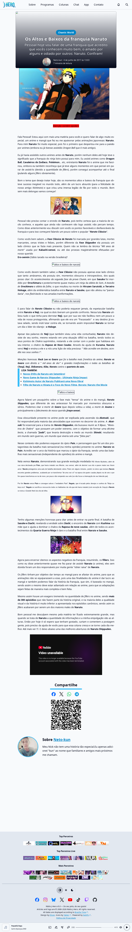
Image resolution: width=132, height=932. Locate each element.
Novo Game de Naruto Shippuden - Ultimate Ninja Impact (55, 377)
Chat (76, 4)
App (86, 4)
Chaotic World (66, 32)
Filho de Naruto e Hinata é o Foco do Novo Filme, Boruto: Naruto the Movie (65, 384)
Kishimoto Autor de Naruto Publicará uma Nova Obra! (53, 381)
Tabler (66, 915)
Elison (52, 915)
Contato (98, 4)
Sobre (32, 4)
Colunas (64, 4)
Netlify (86, 915)
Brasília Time (80, 912)
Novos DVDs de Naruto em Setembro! (44, 373)
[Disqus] (66, 795)
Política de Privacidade (66, 918)
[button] (119, 5)
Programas (47, 4)
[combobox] (56, 927)
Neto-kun (57, 60)
